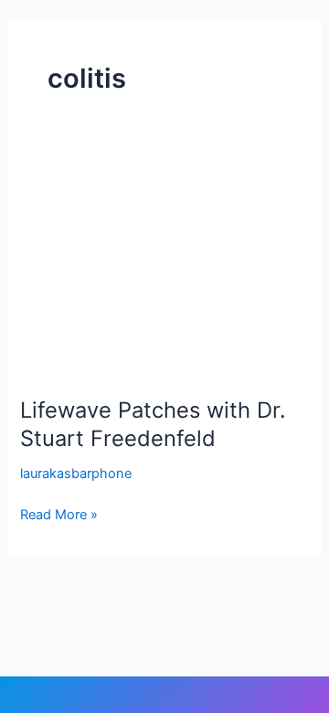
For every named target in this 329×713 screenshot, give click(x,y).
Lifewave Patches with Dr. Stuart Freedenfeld (153, 424)
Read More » (59, 513)
